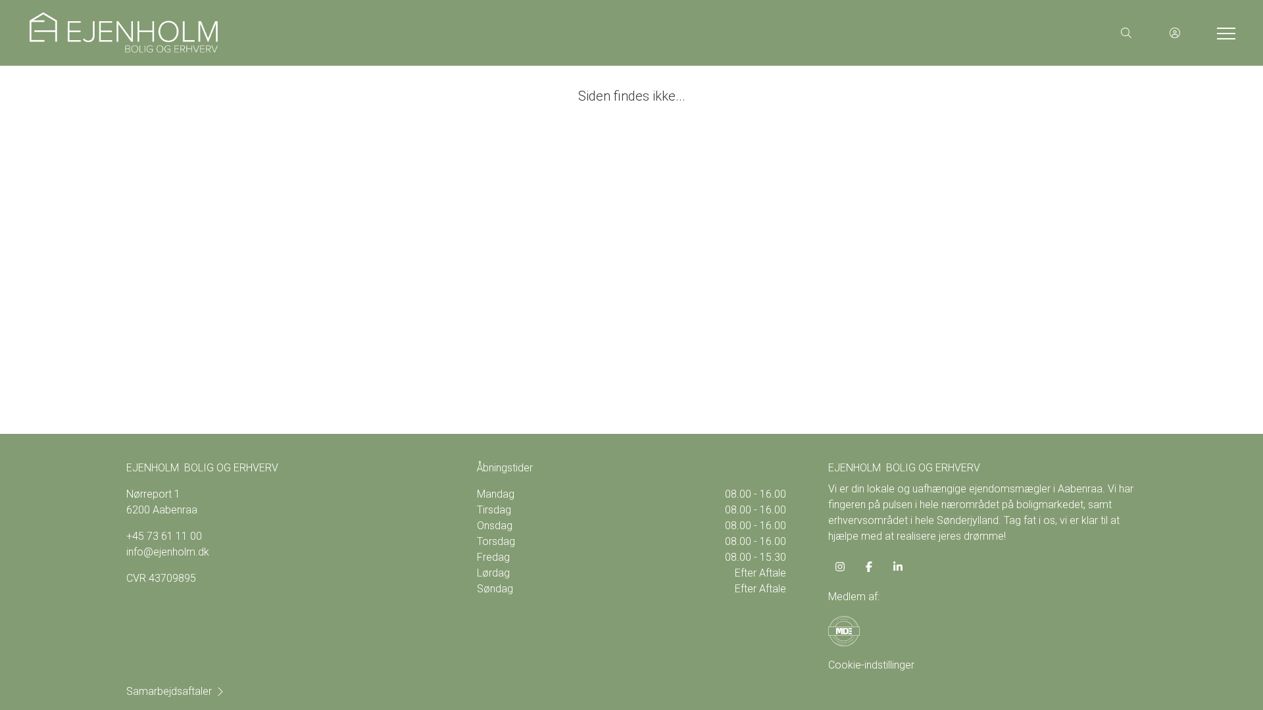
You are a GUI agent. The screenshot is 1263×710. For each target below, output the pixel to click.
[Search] (1126, 32)
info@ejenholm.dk (167, 552)
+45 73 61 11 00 (164, 536)
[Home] (329, 33)
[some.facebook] (869, 567)
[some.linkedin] (898, 567)
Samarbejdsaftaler (169, 691)
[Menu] (1223, 33)
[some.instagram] (840, 567)
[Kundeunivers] (1175, 32)
